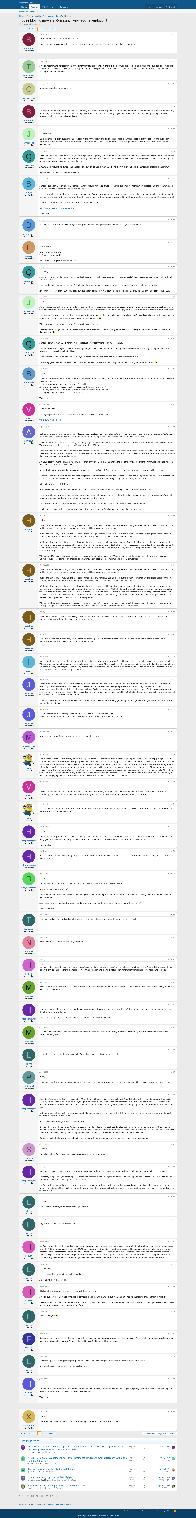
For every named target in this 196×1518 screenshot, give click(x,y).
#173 (173, 732)
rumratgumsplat (33, 1480)
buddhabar (31, 1488)
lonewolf (24, 24)
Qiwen (29, 1472)
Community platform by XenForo (98, 1516)
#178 (173, 851)
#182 (173, 960)
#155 (173, 129)
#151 (173, 34)
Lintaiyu (167, 1471)
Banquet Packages (49, 1464)
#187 (173, 1072)
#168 (173, 612)
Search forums (35, 11)
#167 (173, 565)
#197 (173, 1334)
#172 (173, 709)
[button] (55, 6)
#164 (173, 404)
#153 (173, 84)
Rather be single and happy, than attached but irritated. (57, 1485)
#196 (173, 1311)
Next (51, 29)
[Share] (168, 34)
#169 (173, 634)
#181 (173, 937)
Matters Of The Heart (55, 1488)
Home (24, 6)
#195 (173, 1287)
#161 (173, 297)
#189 (173, 1144)
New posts (23, 11)
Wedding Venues (48, 1452)
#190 (173, 1167)
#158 (173, 220)
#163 (173, 368)
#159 (173, 242)
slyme (29, 1464)
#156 (173, 151)
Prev (24, 29)
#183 (173, 982)
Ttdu (29, 1452)
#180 (173, 915)
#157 (173, 178)
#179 (173, 873)
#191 (173, 1197)
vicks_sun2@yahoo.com (50, 419)
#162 (173, 338)
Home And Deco (49, 1472)
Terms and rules (140, 1511)
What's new (47, 6)
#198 (173, 1356)
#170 (173, 657)
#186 (173, 1049)
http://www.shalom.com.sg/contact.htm (57, 208)
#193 (173, 1242)
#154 (173, 106)
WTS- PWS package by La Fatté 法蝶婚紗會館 (50, 1477)
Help (163, 1511)
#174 (173, 754)
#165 (173, 426)
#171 (173, 679)
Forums (34, 6)
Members (63, 6)
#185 (173, 1027)
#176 (173, 804)
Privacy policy (154, 1511)
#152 (173, 61)
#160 (173, 267)
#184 (173, 1004)
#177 (173, 826)
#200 (173, 1411)
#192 (173, 1219)
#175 (173, 781)
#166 (173, 515)
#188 (173, 1094)
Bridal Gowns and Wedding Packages (65, 1480)
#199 (173, 1378)
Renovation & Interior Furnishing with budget (51, 1469)
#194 (173, 1264)
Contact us (128, 1511)
